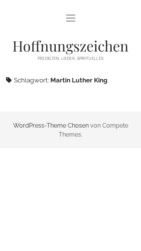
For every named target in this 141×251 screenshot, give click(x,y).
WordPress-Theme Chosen (51, 125)
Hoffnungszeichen (70, 45)
